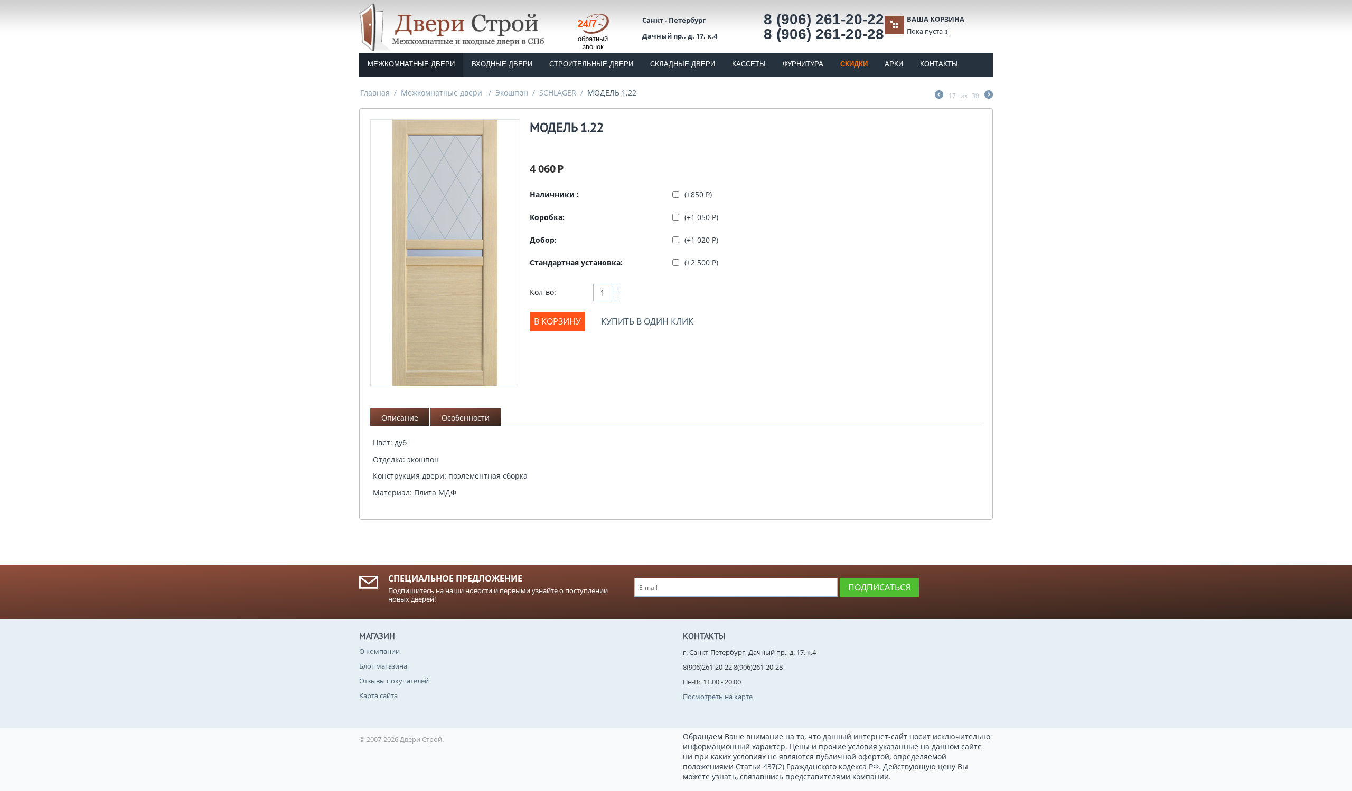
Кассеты (749, 64)
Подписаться (879, 587)
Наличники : (554, 194)
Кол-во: (543, 292)
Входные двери (502, 64)
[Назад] (939, 95)
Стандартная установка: (576, 263)
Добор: (543, 240)
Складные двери (682, 64)
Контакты (939, 64)
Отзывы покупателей (394, 680)
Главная (375, 93)
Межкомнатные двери (411, 64)
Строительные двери (591, 64)
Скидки (854, 64)
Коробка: (547, 217)
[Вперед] (988, 95)
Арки (894, 64)
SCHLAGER (557, 93)
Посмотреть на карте (718, 696)
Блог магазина (383, 666)
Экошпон (511, 93)
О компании (379, 651)
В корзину (557, 321)
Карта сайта (378, 695)
